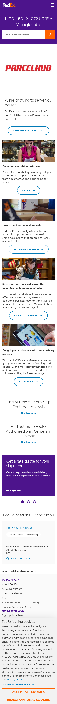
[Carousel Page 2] (28, 501)
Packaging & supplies (26, 248)
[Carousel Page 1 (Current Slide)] (22, 501)
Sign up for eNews (13, 615)
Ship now (26, 189)
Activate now (26, 380)
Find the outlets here (26, 129)
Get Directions (19, 558)
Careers (6, 597)
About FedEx (9, 584)
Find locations (28, 412)
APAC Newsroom (12, 588)
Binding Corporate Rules (16, 607)
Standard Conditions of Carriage (21, 602)
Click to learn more (26, 314)
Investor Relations (12, 593)
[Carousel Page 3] (34, 501)
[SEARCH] (50, 34)
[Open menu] (52, 5)
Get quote (13, 490)
